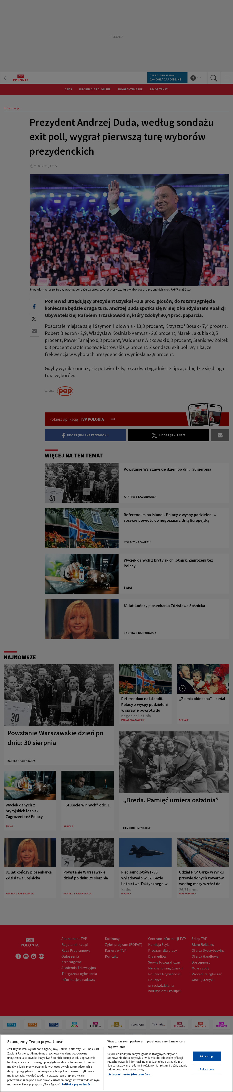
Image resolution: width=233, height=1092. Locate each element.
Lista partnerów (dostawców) (128, 1074)
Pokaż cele (207, 1069)
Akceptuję (206, 1056)
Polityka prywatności (76, 1084)
